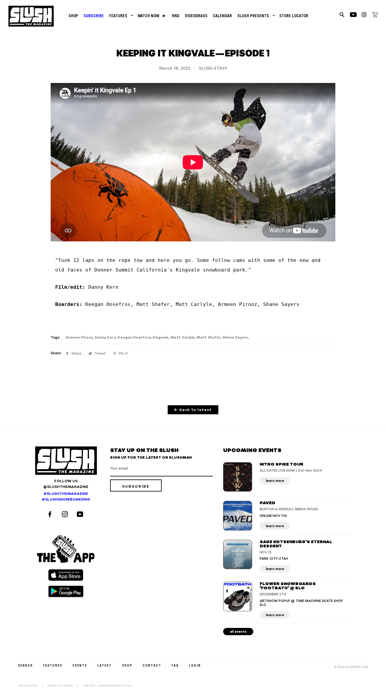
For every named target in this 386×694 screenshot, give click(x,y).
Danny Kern (105, 337)
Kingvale (161, 337)
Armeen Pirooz (79, 337)
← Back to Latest (193, 409)
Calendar (222, 15)
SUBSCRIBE (94, 15)
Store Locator (293, 15)
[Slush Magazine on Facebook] (51, 515)
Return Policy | (32, 685)
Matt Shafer (209, 337)
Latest (104, 665)
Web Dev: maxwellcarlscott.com (107, 685)
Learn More (275, 481)
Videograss (196, 15)
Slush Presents (255, 15)
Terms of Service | (65, 685)
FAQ (175, 665)
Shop (73, 15)
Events (80, 665)
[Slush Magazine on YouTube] (81, 515)
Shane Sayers (235, 337)
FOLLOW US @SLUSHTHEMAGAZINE (65, 484)
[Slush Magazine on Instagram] (66, 515)
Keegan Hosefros (134, 337)
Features (120, 15)
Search (25, 665)
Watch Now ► (152, 15)
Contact (152, 665)
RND (175, 15)
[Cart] (375, 15)
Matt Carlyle (182, 337)
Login (195, 665)
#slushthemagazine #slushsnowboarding (66, 496)
